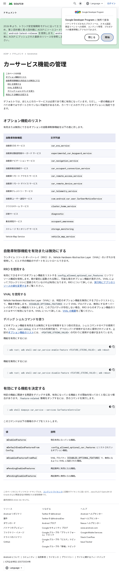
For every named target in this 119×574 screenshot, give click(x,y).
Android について (11, 557)
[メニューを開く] (5, 3)
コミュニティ (29, 557)
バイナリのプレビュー (13, 528)
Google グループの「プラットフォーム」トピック (59, 533)
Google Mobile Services (91, 532)
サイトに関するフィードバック (91, 557)
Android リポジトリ (12, 514)
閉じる (91, 37)
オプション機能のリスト (21, 332)
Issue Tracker (86, 542)
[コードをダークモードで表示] (110, 346)
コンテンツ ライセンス (52, 492)
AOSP (5, 54)
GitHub (6, 542)
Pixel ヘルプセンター (90, 518)
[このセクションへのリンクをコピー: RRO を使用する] (27, 269)
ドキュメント (10, 12)
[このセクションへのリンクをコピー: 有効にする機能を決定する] (48, 389)
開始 (107, 37)
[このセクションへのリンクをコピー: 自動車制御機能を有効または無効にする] (69, 251)
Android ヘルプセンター (92, 514)
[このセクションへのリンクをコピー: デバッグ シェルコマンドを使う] (47, 319)
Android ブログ (49, 523)
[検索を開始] (75, 3)
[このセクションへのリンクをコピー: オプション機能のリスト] (45, 121)
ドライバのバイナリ (12, 537)
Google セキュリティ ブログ (55, 528)
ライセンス (54, 557)
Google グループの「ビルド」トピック (59, 540)
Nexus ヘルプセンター (91, 523)
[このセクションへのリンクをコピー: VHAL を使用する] (29, 294)
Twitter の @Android (51, 514)
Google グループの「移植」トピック (59, 546)
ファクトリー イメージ (13, 532)
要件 (5, 518)
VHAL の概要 (69, 311)
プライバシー (68, 557)
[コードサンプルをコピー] (113, 346)
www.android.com (89, 528)
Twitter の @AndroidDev (53, 518)
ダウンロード (9, 523)
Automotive (32, 54)
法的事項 (42, 557)
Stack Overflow (88, 537)
